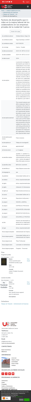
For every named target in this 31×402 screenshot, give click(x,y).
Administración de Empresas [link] (10, 12)
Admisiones (5, 380)
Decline (21, 399)
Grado (3, 382)
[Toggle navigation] (28, 6)
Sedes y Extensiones (7, 386)
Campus (13, 365)
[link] (14, 304)
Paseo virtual (14, 363)
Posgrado (4, 384)
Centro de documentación (8, 343)
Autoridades (14, 362)
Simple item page (15, 31)
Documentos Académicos (8, 388)
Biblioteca (4, 351)
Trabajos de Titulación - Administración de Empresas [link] (10, 14)
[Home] (7, 7)
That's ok (26, 399)
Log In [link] (27, 2)
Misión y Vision (15, 360)
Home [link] (2, 10)
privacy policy (19, 396)
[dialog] (15, 396)
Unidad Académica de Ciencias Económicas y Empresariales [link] (13, 10)
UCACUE (13, 358)
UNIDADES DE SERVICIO (9, 390)
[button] (24, 2)
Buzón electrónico (6, 350)
